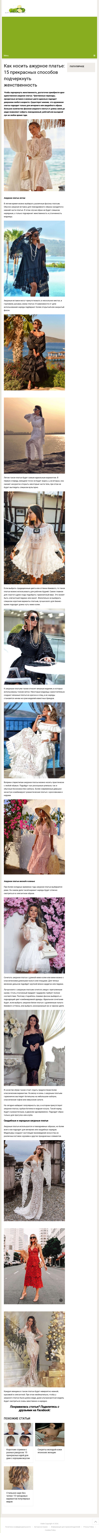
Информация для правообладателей (65, 1527)
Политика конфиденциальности (18, 1527)
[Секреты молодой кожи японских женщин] (49, 1434)
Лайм (42, 1524)
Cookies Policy (50, 1530)
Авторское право (41, 1527)
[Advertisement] (49, 35)
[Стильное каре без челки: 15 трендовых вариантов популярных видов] (18, 1478)
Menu (6, 55)
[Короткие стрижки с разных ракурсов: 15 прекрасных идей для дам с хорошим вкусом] (18, 1434)
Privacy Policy (88, 1527)
